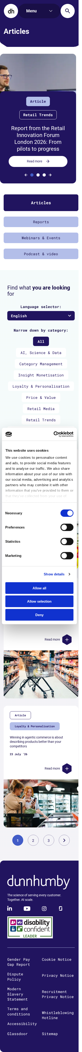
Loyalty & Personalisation (41, 386)
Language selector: (41, 306)
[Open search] (67, 11)
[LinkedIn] (10, 908)
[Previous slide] (26, 175)
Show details (54, 574)
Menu (31, 10)
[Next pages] (64, 840)
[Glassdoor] (60, 908)
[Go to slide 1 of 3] (31, 175)
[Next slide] (50, 175)
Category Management (41, 363)
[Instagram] (44, 908)
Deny (39, 615)
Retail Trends (41, 419)
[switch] (66, 527)
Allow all (39, 588)
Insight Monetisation (41, 375)
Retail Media (41, 408)
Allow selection (39, 601)
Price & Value (41, 397)
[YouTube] (27, 908)
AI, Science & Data (41, 352)
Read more (34, 161)
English (19, 315)
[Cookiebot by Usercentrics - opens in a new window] (55, 434)
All (41, 341)
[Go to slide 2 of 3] (38, 175)
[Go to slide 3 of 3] (44, 175)
